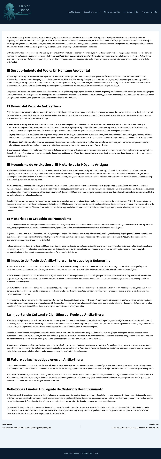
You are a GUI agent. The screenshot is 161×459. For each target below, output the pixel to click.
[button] (99, 12)
